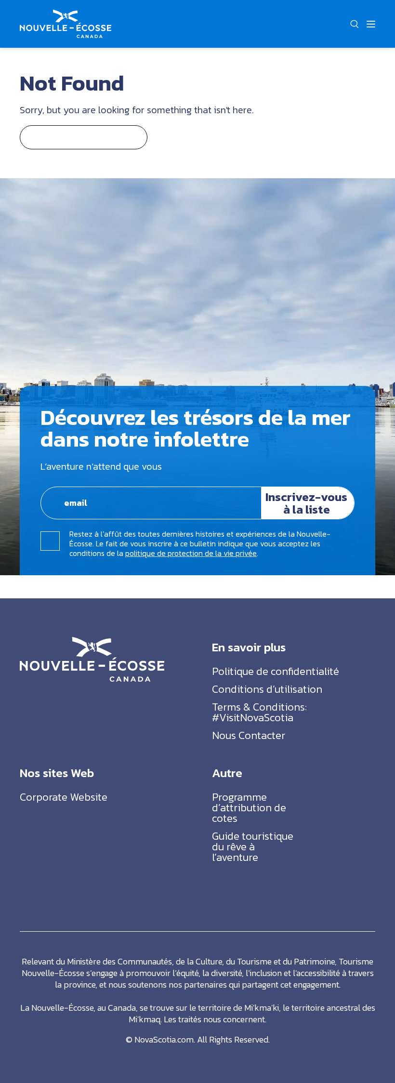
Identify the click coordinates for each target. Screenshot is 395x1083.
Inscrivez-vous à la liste (306, 503)
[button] (354, 24)
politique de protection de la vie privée (191, 553)
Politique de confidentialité (275, 671)
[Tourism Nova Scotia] (65, 15)
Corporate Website (63, 797)
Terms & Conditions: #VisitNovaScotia (259, 712)
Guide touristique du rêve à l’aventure (252, 846)
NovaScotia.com (164, 1039)
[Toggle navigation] (371, 24)
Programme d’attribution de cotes (249, 807)
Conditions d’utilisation (267, 689)
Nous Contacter (248, 735)
